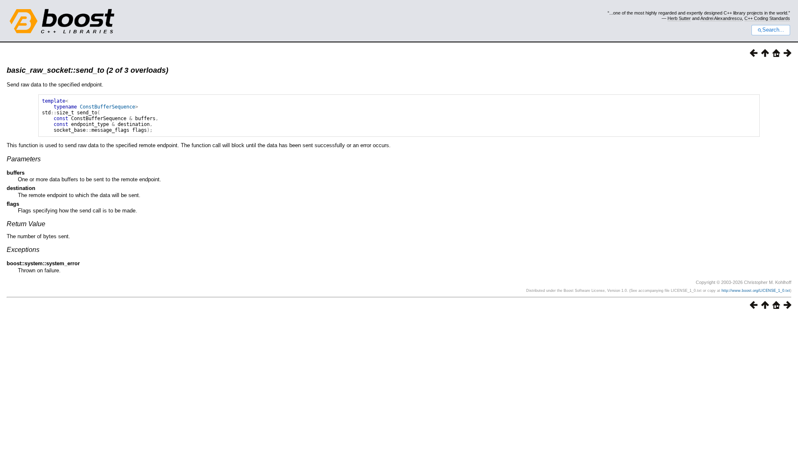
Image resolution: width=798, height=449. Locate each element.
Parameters (24, 159)
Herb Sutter (679, 18)
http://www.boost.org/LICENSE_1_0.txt (756, 291)
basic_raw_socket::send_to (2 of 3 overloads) (87, 70)
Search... (773, 30)
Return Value (26, 223)
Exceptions (23, 249)
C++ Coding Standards (767, 18)
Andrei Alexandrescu (721, 18)
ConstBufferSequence (107, 107)
